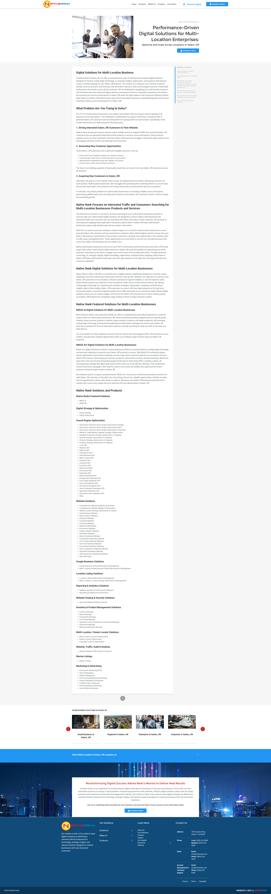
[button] (68, 729)
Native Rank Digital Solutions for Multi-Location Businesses (186, 91)
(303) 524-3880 (202, 840)
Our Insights (142, 840)
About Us (141, 830)
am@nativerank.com (199, 868)
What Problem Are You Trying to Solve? (187, 76)
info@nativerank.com (199, 854)
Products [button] (161, 4)
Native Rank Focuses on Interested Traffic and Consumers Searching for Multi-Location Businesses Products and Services (187, 84)
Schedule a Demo (218, 4)
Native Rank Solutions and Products (185, 101)
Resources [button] (141, 843)
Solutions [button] (142, 4)
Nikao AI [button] (103, 835)
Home (134, 4)
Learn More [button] (171, 4)
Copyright (202, 881)
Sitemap (141, 845)
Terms (193, 881)
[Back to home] (56, 4)
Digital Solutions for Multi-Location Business (185, 72)
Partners (141, 835)
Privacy (185, 881)
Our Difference (143, 833)
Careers (140, 838)
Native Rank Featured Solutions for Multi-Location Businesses (187, 96)
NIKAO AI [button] (152, 4)
